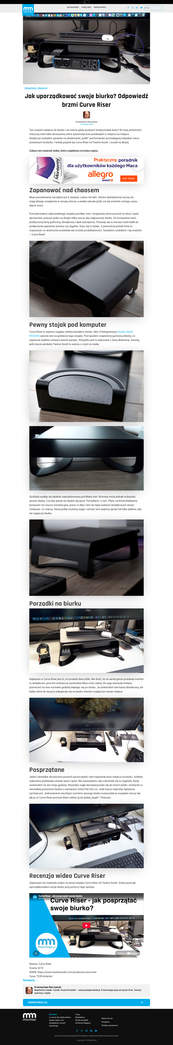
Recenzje (42, 88)
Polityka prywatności (109, 1025)
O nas (77, 1014)
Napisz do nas (107, 1018)
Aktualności (73, 7)
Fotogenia (105, 1022)
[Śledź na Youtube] (141, 7)
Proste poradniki (81, 1020)
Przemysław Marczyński (87, 122)
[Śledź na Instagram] (137, 7)
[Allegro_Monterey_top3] (86, 182)
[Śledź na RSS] (91, 1031)
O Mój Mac (86, 7)
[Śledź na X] (132, 7)
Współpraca (100, 7)
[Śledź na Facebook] (128, 7)
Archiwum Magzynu (83, 1023)
